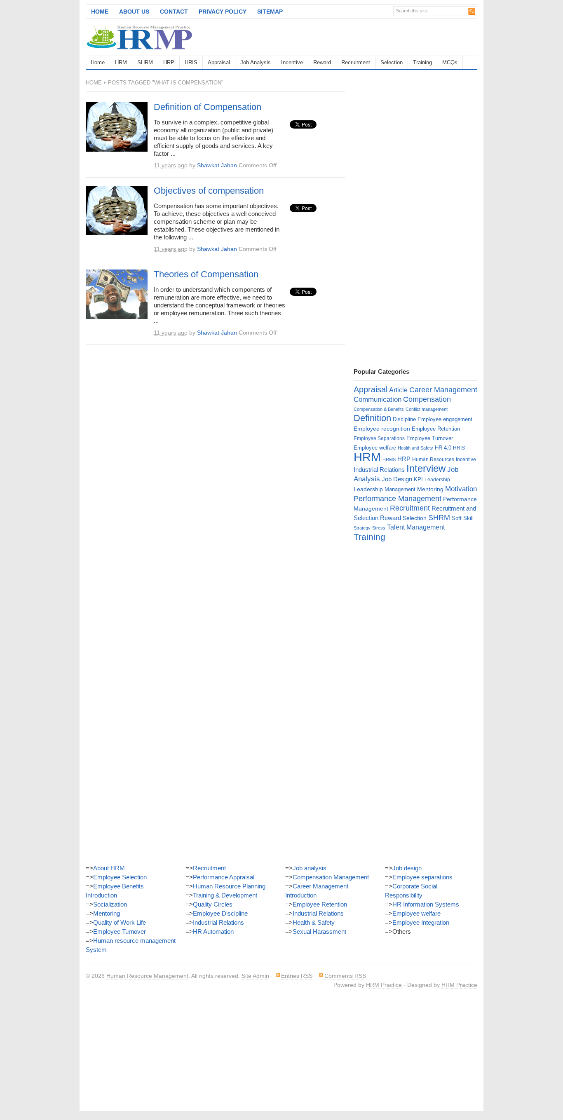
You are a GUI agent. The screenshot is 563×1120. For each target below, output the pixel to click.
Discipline (404, 419)
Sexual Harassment (319, 931)
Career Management (443, 390)
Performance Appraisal (223, 877)
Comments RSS (345, 975)
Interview (426, 468)
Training (422, 62)
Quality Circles (212, 904)
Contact (174, 11)
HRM (121, 62)
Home (99, 11)
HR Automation (213, 931)
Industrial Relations (379, 469)
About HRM (109, 868)
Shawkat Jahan (217, 165)
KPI (418, 479)
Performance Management (397, 498)
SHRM (145, 62)
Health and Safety (415, 447)
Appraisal (219, 62)
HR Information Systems (425, 904)
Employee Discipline (220, 913)
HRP (168, 62)
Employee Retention (436, 429)
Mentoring (430, 489)
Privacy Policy (222, 11)
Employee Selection (120, 877)
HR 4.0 (443, 448)
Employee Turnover (429, 438)
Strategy (362, 527)
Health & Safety (314, 922)
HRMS (389, 459)
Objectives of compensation (209, 190)
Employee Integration (420, 922)
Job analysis (309, 868)
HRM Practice (384, 985)
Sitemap (270, 11)
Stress (378, 527)
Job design (407, 868)
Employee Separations (379, 438)
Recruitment (355, 62)
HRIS (191, 62)
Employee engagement (445, 419)
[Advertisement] (380, 37)
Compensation (427, 399)
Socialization (110, 904)
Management (400, 489)
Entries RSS (296, 975)
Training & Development (225, 895)
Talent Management (416, 527)
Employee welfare (375, 448)
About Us (134, 11)
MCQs (449, 62)
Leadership (437, 480)
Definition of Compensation (207, 107)
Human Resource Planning (229, 886)
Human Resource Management (147, 975)
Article (398, 390)
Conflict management (427, 409)
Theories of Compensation (206, 274)
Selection (391, 62)
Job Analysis (255, 62)
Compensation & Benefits (379, 409)
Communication (377, 399)
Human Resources (433, 459)
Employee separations (422, 877)
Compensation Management (331, 877)
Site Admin (255, 975)
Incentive (292, 62)
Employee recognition (382, 428)
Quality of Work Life (119, 922)
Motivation (461, 489)
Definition (372, 418)
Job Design (397, 479)
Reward (322, 62)
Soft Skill (463, 518)
